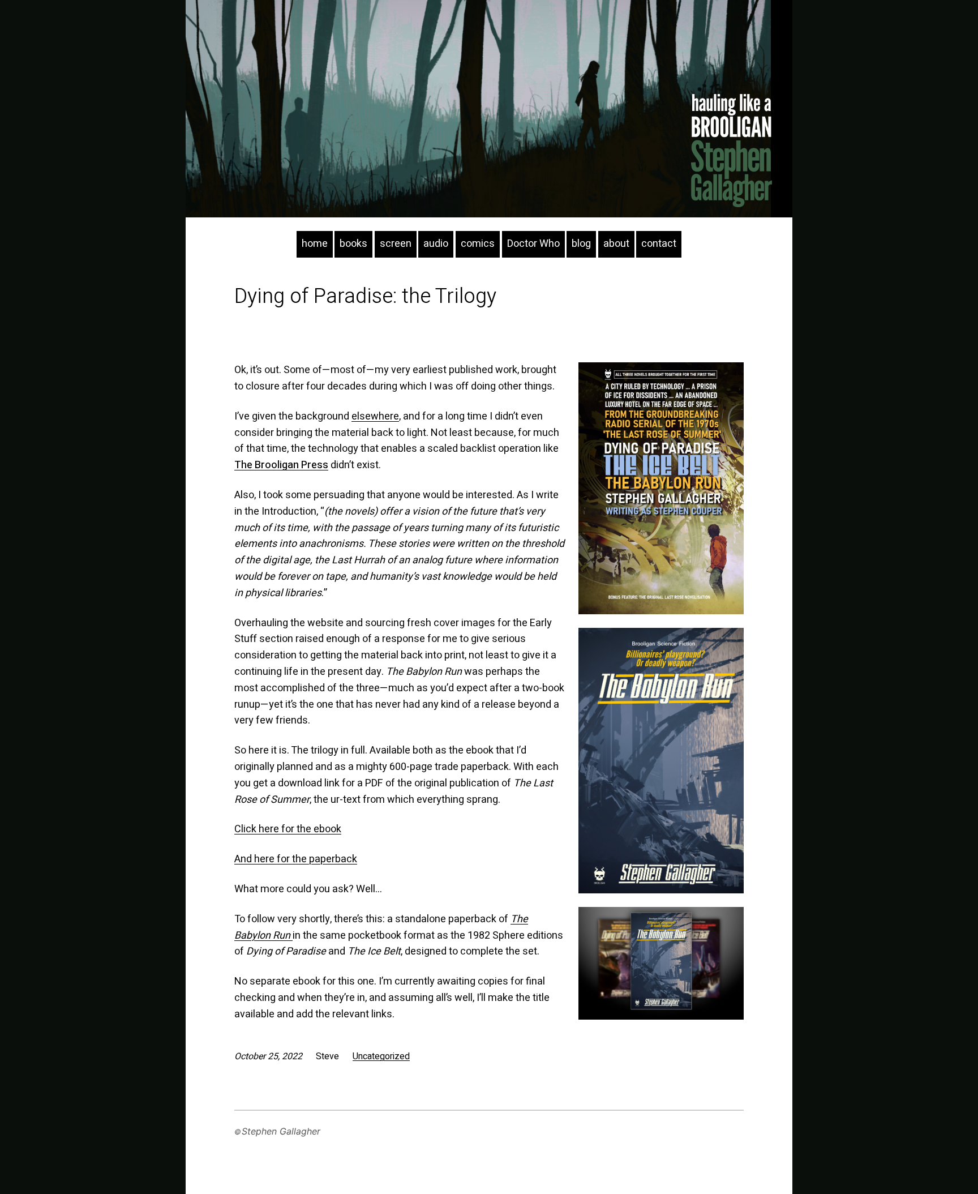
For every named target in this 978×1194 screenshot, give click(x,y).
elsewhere (375, 416)
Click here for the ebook (287, 829)
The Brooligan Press (281, 465)
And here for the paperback (295, 859)
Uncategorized (381, 1056)
